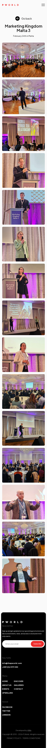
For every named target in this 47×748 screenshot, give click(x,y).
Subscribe (37, 644)
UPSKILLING (7, 693)
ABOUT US (6, 685)
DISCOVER (18, 681)
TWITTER (6, 711)
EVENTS (5, 689)
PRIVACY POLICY (14, 738)
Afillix (29, 730)
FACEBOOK (7, 707)
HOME (5, 681)
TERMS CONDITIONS (31, 738)
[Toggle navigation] (43, 5)
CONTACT (18, 689)
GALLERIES (19, 685)
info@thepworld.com (12, 663)
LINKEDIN (6, 715)
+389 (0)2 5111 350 (10, 667)
